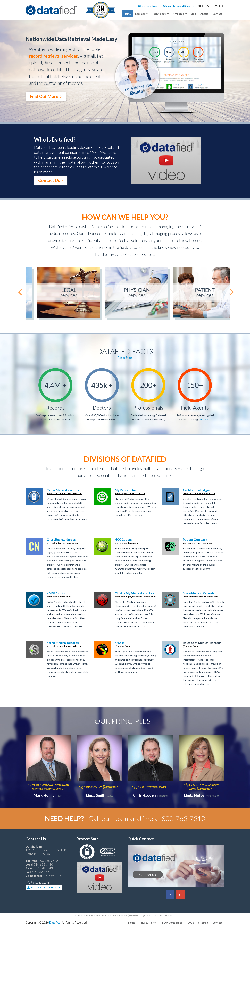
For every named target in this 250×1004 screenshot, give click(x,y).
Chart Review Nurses (63, 541)
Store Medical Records (200, 594)
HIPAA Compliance (171, 922)
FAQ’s (190, 922)
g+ (180, 895)
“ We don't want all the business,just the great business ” (48, 786)
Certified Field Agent (199, 491)
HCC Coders (126, 541)
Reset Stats (125, 357)
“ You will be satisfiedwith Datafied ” (202, 787)
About (204, 13)
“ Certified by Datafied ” (99, 787)
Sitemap (203, 922)
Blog (193, 13)
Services (140, 13)
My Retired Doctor (130, 491)
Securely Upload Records (179, 5)
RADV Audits (59, 594)
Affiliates (178, 13)
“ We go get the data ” (150, 787)
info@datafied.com (37, 882)
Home (127, 13)
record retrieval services (53, 56)
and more (204, 419)
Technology (159, 13)
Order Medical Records (64, 491)
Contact (217, 13)
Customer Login (149, 5)
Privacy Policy (148, 922)
